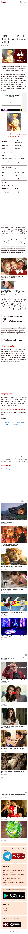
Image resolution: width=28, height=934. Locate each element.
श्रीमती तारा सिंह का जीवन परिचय (12, 424)
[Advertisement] (14, 19)
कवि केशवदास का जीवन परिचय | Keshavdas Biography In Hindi (7, 459)
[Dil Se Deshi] (3, 2)
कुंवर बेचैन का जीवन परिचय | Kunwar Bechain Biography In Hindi (21, 459)
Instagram (5, 910)
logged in (10, 469)
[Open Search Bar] (21, 2)
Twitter (4, 913)
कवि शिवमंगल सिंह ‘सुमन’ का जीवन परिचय (14, 422)
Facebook (5, 908)
